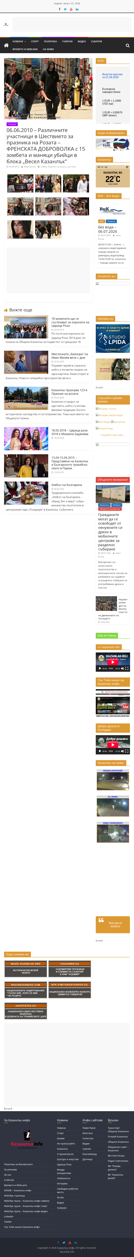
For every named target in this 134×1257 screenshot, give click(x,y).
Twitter (8, 1221)
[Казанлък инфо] (6, 45)
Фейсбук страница (14, 1195)
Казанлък (104, 505)
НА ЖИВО (48, 49)
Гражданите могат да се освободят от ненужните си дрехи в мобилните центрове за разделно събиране (110, 531)
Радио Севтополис (118, 1160)
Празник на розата (57, 166)
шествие (71, 166)
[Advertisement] (72, 24)
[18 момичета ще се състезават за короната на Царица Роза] (26, 317)
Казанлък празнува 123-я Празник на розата (69, 392)
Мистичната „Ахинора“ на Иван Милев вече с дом (69, 356)
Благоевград (90, 1154)
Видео (82, 41)
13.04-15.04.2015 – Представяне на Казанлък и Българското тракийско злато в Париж (69, 463)
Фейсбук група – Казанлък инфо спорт (25, 1206)
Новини (18, 41)
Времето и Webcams (25, 49)
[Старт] (100, 668)
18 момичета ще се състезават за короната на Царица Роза (70, 322)
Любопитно (63, 1178)
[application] (113, 662)
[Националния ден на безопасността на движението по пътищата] (106, 597)
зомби (44, 166)
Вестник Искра (116, 1155)
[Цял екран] (126, 668)
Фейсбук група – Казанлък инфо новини (26, 1200)
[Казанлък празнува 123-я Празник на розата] (26, 389)
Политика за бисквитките (18, 1164)
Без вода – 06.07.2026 (107, 229)
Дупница (87, 1159)
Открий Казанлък (118, 1136)
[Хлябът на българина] (26, 483)
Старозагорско (65, 1154)
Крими (61, 1138)
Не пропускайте (66, 1143)
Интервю (62, 1183)
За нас (7, 1174)
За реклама (10, 1169)
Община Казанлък (118, 1141)
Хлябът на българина (66, 485)
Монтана (88, 1133)
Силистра (88, 1138)
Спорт (35, 41)
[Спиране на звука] (122, 668)
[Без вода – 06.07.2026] (113, 203)
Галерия (67, 41)
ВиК (102, 221)
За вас (60, 1197)
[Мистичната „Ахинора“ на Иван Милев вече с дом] (26, 352)
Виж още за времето (115, 924)
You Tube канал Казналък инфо (22, 1226)
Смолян (87, 1148)
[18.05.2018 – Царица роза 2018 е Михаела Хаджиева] (26, 429)
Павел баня (89, 1127)
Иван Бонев (30, 166)
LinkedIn (8, 1216)
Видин (86, 1143)
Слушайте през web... (113, 435)
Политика (50, 41)
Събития (96, 41)
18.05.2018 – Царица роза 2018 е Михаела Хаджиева (69, 432)
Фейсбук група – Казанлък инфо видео (26, 1211)
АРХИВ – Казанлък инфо (17, 1190)
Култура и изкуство (68, 1159)
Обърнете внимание (110, 508)
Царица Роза (64, 1164)
